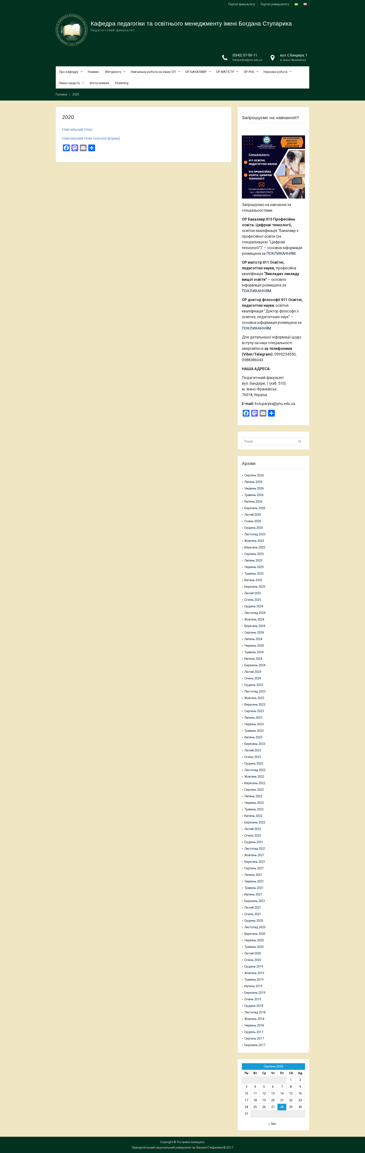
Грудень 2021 (253, 842)
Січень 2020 (252, 960)
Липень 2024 (253, 639)
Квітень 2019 (253, 986)
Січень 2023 (252, 757)
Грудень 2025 (253, 527)
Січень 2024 (252, 678)
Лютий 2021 (252, 907)
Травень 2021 (254, 888)
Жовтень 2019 (254, 973)
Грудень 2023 (253, 685)
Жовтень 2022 (254, 776)
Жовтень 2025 (254, 540)
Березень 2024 (254, 665)
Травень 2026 (254, 495)
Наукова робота (275, 72)
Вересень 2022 (254, 783)
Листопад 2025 (255, 534)
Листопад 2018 (255, 1012)
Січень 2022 (252, 835)
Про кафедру (68, 72)
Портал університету (275, 4)
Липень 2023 (253, 717)
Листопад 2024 (255, 613)
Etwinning (121, 83)
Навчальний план (77, 129)
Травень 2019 (254, 979)
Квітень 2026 (253, 501)
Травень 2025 (254, 573)
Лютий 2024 (252, 671)
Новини (93, 72)
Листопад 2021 (255, 848)
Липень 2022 (253, 796)
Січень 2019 (252, 999)
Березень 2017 (254, 1045)
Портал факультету (241, 4)
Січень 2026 (252, 521)
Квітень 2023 (253, 737)
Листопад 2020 (255, 927)
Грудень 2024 (253, 606)
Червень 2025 (254, 567)
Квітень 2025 (253, 580)
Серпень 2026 (254, 475)
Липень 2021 (253, 874)
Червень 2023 (254, 724)
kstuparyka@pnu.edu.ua (247, 59)
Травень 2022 (254, 809)
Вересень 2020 (254, 933)
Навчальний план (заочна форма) (91, 138)
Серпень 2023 (254, 711)
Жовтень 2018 (254, 1019)
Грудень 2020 (253, 920)
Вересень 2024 (254, 626)
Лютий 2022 (252, 829)
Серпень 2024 (254, 632)
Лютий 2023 (252, 750)
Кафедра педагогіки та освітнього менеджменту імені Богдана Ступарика (191, 23)
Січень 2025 (252, 599)
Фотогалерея (99, 83)
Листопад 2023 (255, 691)
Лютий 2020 (252, 953)
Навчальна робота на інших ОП (153, 72)
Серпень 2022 (254, 789)
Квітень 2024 (253, 658)
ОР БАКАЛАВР (196, 72)
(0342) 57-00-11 (245, 55)
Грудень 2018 (253, 1005)
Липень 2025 (253, 560)
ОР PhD (249, 72)
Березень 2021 (254, 901)
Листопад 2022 (255, 770)
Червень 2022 (254, 802)
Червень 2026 (254, 488)
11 (255, 1093)
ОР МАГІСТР (225, 72)
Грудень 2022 (253, 763)
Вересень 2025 (254, 547)
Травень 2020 (254, 947)
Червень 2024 (254, 645)
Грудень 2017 (253, 1032)
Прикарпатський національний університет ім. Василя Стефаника (177, 1147)
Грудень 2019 (253, 966)
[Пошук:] (273, 441)
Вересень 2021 (254, 861)
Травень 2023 (254, 730)
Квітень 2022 (253, 816)
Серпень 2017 (254, 1038)
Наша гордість (69, 83)
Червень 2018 (254, 1025)
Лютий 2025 (252, 593)
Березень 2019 (254, 992)
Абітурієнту (113, 72)
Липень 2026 (253, 482)
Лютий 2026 (252, 514)
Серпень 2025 (254, 554)
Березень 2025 (254, 586)
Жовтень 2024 (254, 619)
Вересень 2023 (254, 704)
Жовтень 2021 (254, 855)
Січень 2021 (252, 914)
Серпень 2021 (254, 868)
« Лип (272, 1124)
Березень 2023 (254, 743)
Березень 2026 (254, 508)
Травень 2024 (254, 652)
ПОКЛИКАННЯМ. (281, 253)
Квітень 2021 (253, 894)
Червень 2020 (254, 940)
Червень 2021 (254, 881)
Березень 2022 (254, 822)
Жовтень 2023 (254, 698)
